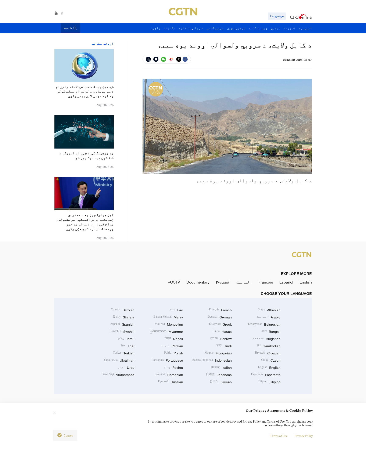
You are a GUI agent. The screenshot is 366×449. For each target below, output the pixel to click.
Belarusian (264, 324)
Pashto (173, 367)
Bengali (271, 331)
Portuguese (167, 360)
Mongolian (169, 324)
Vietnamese (117, 375)
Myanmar (166, 331)
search (68, 28)
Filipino (269, 382)
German (220, 317)
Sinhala (123, 317)
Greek (220, 324)
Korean (221, 382)
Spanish (122, 324)
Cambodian (268, 346)
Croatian (267, 353)
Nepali (174, 339)
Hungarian (218, 353)
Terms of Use (279, 436)
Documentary (197, 282)
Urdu (126, 367)
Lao (176, 310)
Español (286, 282)
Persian (172, 346)
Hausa (222, 331)
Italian (221, 367)
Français (265, 282)
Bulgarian (265, 339)
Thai (127, 346)
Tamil (126, 339)
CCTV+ (174, 282)
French (220, 310)
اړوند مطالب (103, 43)
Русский (222, 282)
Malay (168, 317)
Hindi (224, 346)
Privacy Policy (303, 436)
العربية (244, 282)
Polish (173, 353)
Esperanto (265, 375)
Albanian (269, 310)
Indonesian (212, 360)
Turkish (123, 353)
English (305, 282)
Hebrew (221, 339)
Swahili (122, 331)
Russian (170, 382)
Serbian (122, 310)
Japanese (219, 375)
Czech (270, 360)
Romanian (169, 375)
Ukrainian (119, 360)
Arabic (268, 317)
